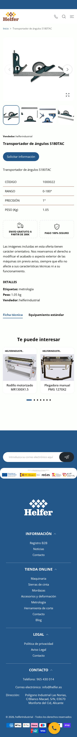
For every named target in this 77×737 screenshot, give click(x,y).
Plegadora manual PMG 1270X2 (57, 387)
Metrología (38, 602)
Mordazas (38, 590)
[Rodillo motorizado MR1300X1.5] (20, 367)
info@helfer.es (52, 687)
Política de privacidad (38, 644)
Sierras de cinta (38, 584)
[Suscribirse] (66, 457)
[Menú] (72, 16)
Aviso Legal (38, 650)
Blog (39, 620)
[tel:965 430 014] (56, 16)
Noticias (38, 549)
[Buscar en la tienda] (64, 16)
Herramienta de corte (38, 608)
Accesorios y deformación (38, 596)
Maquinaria (38, 578)
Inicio (6, 28)
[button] (67, 69)
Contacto (39, 555)
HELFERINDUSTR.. (14, 351)
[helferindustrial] (11, 16)
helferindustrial (24, 717)
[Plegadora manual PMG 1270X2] (57, 367)
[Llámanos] (54, 728)
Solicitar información (21, 157)
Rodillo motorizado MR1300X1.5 (20, 387)
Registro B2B (38, 543)
